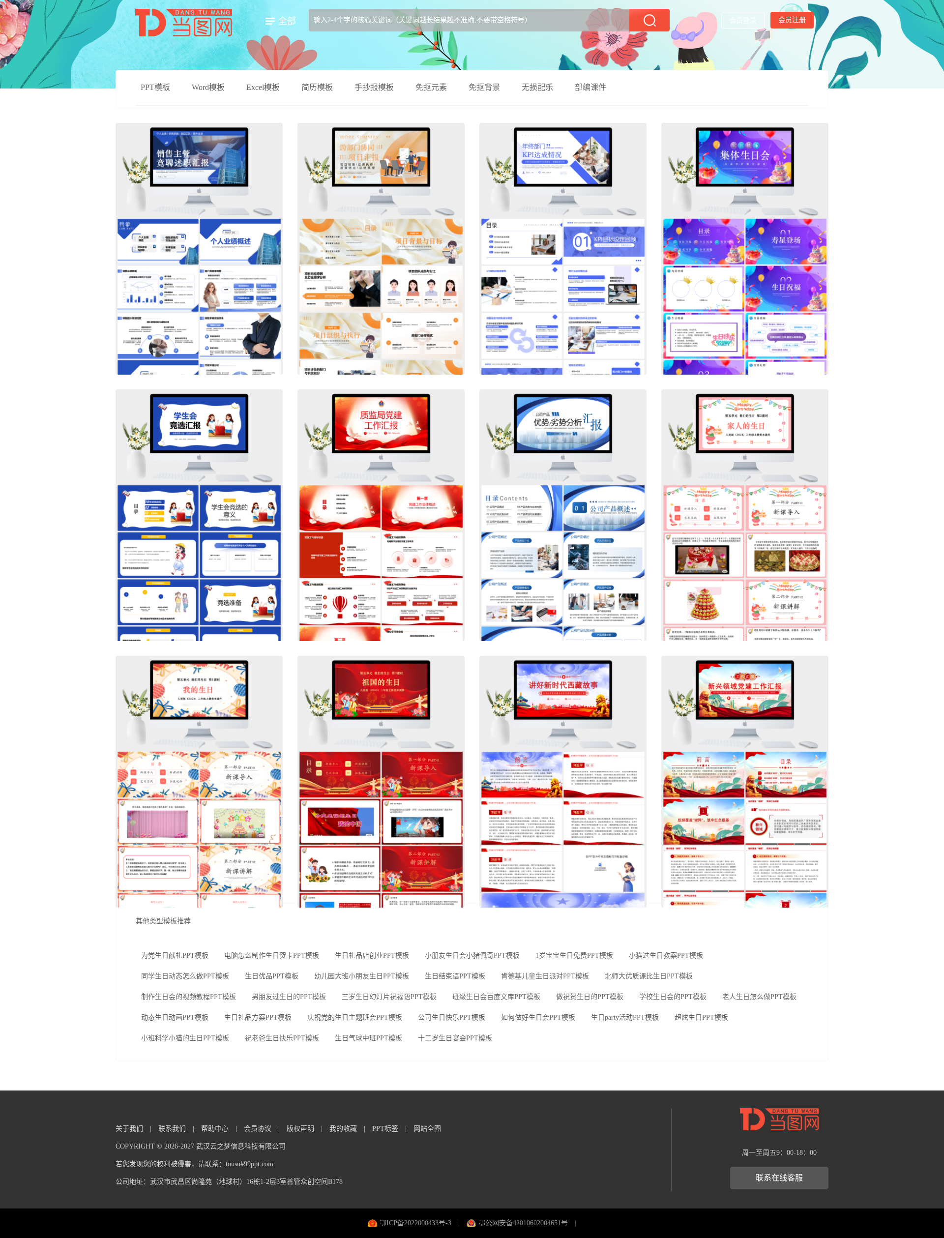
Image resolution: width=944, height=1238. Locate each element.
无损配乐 (537, 87)
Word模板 (208, 87)
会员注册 (792, 20)
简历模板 (317, 87)
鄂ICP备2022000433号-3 (415, 1223)
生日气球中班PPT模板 (368, 1038)
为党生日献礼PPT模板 (174, 955)
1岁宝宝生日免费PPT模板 (574, 955)
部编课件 (590, 87)
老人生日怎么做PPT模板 (759, 997)
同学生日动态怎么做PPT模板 (185, 976)
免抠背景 (484, 87)
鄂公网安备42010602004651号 (523, 1223)
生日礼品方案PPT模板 (258, 1017)
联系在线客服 (779, 1178)
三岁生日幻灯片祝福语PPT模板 (389, 997)
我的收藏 (343, 1128)
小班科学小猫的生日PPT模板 (185, 1038)
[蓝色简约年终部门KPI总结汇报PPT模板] (563, 249)
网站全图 (427, 1128)
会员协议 (257, 1128)
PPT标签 (385, 1128)
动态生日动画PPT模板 (174, 1017)
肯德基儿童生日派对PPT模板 (545, 976)
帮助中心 (215, 1128)
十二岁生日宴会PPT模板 (455, 1038)
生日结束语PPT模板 (455, 976)
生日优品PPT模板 (271, 976)
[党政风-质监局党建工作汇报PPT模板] (381, 515)
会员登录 (743, 20)
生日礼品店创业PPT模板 (372, 955)
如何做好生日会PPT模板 (538, 1017)
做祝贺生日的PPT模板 (589, 997)
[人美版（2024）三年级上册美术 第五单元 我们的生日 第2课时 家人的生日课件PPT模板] (744, 515)
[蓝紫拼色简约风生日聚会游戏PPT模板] (744, 249)
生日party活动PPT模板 (625, 1017)
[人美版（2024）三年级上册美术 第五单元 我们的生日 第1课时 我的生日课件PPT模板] (199, 782)
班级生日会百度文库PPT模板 (496, 997)
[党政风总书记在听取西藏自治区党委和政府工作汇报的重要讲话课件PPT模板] (563, 782)
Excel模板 (263, 87)
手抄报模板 (374, 87)
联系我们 (172, 1128)
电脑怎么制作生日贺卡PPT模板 (271, 955)
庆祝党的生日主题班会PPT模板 (354, 1017)
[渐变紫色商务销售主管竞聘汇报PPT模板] (199, 249)
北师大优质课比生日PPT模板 (649, 976)
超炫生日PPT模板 (701, 1017)
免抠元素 (431, 87)
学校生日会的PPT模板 (673, 997)
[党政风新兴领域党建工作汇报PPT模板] (744, 782)
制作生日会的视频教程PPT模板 (188, 997)
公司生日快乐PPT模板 (451, 1017)
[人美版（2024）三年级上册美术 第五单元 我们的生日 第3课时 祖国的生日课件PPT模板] (381, 782)
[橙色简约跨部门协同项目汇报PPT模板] (381, 249)
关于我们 (129, 1128)
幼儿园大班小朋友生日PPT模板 (361, 976)
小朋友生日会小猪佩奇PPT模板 (472, 955)
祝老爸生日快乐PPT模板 (282, 1038)
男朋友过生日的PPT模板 (289, 997)
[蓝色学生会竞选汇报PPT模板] (199, 515)
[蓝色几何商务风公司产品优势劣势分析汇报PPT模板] (563, 515)
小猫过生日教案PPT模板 (666, 955)
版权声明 (300, 1128)
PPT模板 (155, 87)
